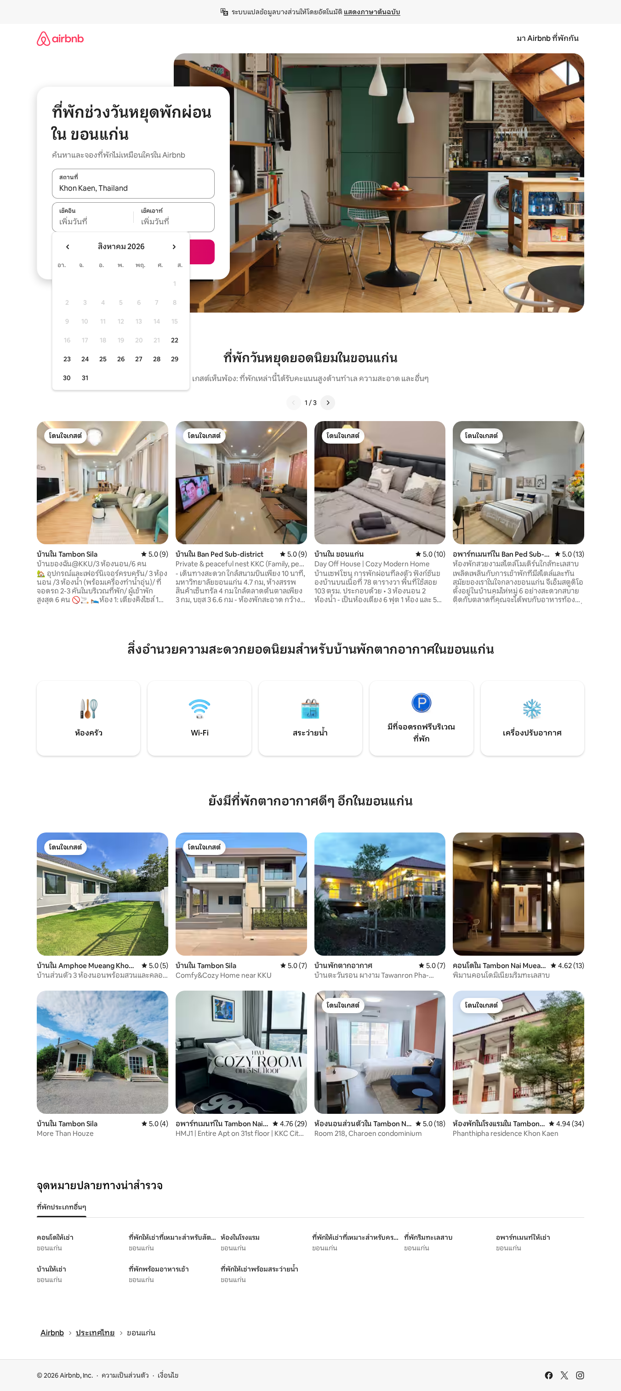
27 (138, 359)
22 (174, 340)
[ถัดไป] (327, 402)
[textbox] (92, 222)
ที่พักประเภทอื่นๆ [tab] (61, 1207)
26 (121, 359)
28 (156, 359)
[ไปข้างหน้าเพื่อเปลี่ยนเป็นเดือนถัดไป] (174, 247)
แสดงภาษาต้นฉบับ (372, 12)
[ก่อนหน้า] (293, 402)
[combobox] (133, 188)
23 (67, 359)
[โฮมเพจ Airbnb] (60, 38)
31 (85, 378)
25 (103, 359)
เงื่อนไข (168, 1375)
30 (67, 378)
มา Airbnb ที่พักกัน (548, 38)
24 (85, 359)
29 (174, 359)
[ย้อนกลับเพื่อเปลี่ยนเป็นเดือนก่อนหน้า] (68, 247)
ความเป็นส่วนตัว (125, 1375)
